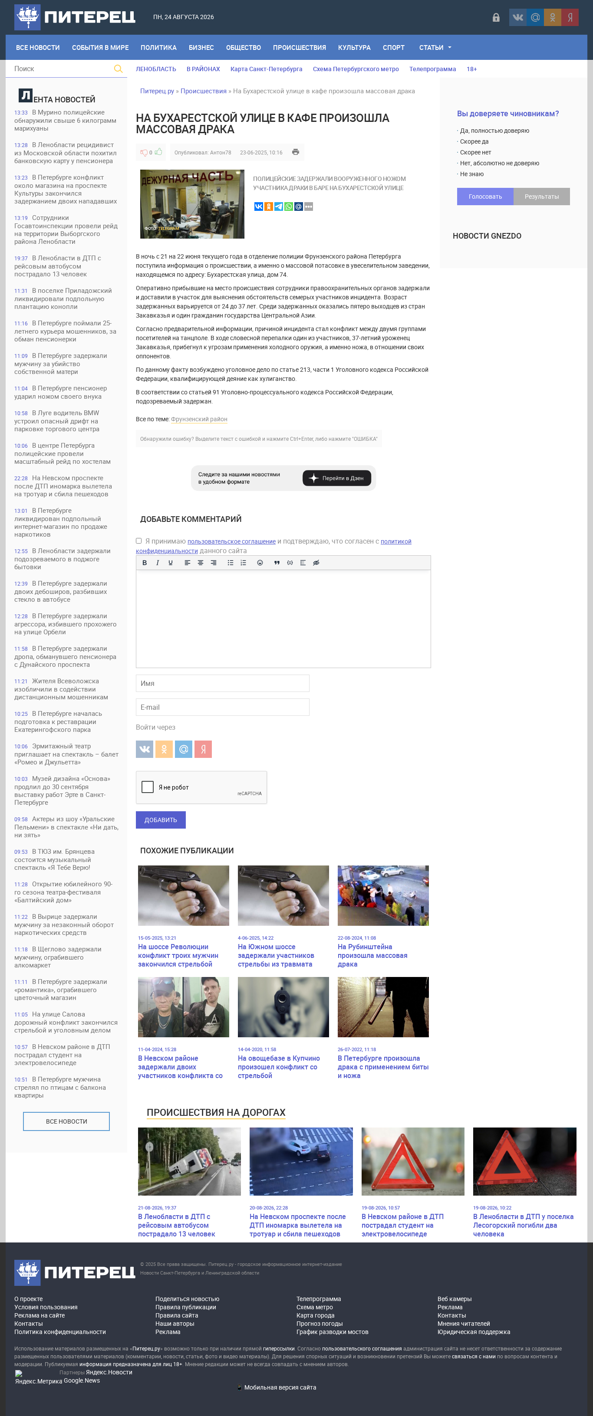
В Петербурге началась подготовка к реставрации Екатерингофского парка (58, 721)
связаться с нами (474, 1356)
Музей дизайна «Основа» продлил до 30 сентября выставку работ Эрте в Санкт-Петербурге (62, 790)
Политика (159, 47)
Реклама (168, 1332)
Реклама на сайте (39, 1315)
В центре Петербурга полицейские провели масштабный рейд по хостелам (62, 453)
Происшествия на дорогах (216, 1112)
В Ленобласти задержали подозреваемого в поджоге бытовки (62, 558)
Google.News (82, 1380)
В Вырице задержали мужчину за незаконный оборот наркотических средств (64, 924)
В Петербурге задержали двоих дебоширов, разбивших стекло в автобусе (60, 591)
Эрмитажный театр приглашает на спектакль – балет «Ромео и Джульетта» (66, 753)
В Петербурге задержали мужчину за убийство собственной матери (60, 363)
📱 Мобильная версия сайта (276, 1387)
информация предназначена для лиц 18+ (130, 1363)
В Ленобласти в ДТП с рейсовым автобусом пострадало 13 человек (57, 265)
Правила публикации (185, 1307)
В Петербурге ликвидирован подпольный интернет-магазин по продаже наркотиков (60, 522)
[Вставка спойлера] (303, 563)
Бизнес (201, 47)
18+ (472, 69)
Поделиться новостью (187, 1299)
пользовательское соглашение (232, 541)
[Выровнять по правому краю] (213, 563)
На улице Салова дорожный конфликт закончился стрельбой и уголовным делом (66, 1022)
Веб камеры (455, 1299)
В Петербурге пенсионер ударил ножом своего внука (60, 392)
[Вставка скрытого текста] (316, 563)
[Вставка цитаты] (276, 563)
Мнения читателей (464, 1323)
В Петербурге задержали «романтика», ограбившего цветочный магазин (60, 989)
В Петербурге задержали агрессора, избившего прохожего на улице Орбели (65, 623)
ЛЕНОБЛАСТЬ (156, 69)
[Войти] (496, 17)
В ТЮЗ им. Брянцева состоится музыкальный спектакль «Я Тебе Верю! (54, 859)
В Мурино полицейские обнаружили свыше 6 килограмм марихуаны (65, 120)
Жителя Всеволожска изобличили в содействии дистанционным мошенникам (61, 688)
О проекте (28, 1299)
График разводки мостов (332, 1332)
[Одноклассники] (552, 17)
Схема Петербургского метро (356, 69)
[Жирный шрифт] (144, 563)
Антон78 (220, 152)
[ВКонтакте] (518, 17)
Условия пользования (46, 1307)
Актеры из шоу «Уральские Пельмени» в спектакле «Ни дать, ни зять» (66, 826)
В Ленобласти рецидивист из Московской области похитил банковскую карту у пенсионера (65, 152)
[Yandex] (570, 17)
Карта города (315, 1315)
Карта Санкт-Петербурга (267, 69)
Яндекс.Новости (109, 1372)
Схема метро (314, 1307)
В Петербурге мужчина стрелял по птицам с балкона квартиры (60, 1087)
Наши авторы (174, 1323)
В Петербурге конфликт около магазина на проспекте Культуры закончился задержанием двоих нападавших (65, 189)
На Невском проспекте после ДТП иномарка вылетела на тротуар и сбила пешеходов (63, 485)
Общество (243, 47)
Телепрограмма (432, 69)
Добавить (161, 820)
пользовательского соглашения (362, 1348)
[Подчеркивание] (170, 563)
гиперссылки (279, 1348)
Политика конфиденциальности (60, 1332)
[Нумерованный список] (243, 563)
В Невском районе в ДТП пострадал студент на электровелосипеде (62, 1054)
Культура (354, 47)
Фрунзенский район (199, 419)
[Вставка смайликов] (260, 563)
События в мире (100, 47)
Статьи (431, 47)
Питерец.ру (157, 90)
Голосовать (485, 196)
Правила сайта (176, 1315)
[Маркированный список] (230, 563)
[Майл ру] (535, 17)
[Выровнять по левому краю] (187, 563)
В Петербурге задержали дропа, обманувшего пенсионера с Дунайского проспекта (65, 656)
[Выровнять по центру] (200, 563)
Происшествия (299, 47)
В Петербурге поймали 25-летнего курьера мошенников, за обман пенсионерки (65, 330)
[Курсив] (157, 563)
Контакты (28, 1323)
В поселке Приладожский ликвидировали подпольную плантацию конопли (63, 298)
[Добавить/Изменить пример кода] (289, 563)
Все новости (66, 1121)
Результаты (542, 196)
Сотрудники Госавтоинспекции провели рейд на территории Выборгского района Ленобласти (66, 229)
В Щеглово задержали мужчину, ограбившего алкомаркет (58, 956)
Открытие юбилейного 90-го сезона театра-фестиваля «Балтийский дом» (63, 891)
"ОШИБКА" (365, 438)
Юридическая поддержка (474, 1332)
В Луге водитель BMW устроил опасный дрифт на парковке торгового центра (56, 420)
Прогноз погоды (319, 1323)
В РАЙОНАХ (203, 69)
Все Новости (38, 47)
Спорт (394, 47)
